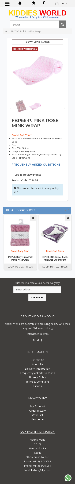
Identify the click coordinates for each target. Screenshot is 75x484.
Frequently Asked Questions (37, 373)
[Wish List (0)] (33, 3)
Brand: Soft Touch (22, 135)
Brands (37, 386)
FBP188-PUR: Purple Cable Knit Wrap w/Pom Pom (55, 258)
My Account (37, 406)
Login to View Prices (27, 175)
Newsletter (37, 419)
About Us (37, 364)
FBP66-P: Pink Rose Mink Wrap (26, 31)
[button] (19, 2)
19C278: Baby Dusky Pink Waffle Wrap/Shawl (20, 258)
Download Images (38, 42)
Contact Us (37, 360)
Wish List (37, 415)
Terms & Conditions (37, 381)
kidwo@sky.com (41, 470)
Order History (37, 410)
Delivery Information (37, 368)
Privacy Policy (37, 377)
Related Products (20, 210)
